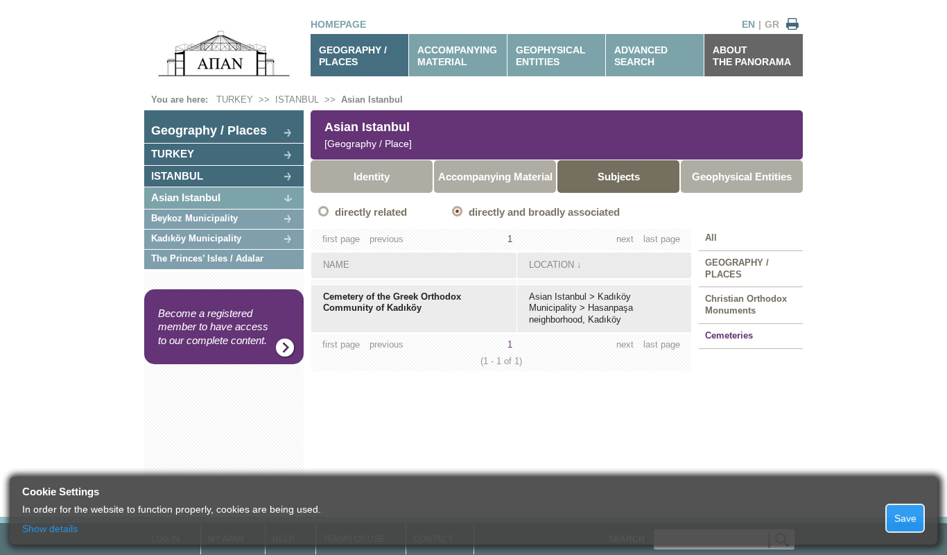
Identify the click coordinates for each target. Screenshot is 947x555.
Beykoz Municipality (194, 218)
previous (386, 239)
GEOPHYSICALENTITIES (551, 55)
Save (905, 518)
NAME (336, 264)
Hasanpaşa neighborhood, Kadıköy (581, 313)
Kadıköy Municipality (196, 238)
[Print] (792, 24)
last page (661, 239)
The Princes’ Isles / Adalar (207, 258)
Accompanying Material (495, 176)
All (711, 237)
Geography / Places (209, 130)
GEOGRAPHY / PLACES (353, 55)
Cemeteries (729, 335)
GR (772, 24)
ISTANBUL (297, 99)
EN (748, 24)
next (625, 239)
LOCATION (551, 264)
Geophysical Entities (742, 176)
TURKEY (234, 99)
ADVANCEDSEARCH (641, 55)
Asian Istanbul (372, 99)
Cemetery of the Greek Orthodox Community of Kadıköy (392, 302)
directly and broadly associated (544, 212)
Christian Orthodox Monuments (746, 304)
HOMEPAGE (338, 24)
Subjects (619, 176)
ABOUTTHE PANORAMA (752, 55)
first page (341, 239)
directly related (371, 212)
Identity (372, 176)
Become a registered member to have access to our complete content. (213, 326)
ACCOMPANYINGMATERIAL (457, 55)
